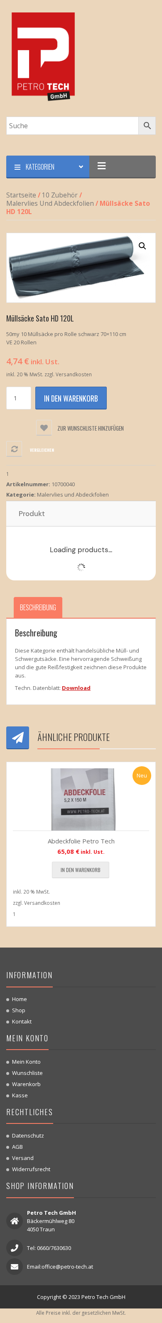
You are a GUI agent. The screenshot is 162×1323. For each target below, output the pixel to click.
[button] (142, 246)
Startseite (21, 195)
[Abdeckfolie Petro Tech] (81, 799)
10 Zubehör (60, 195)
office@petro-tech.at (67, 1266)
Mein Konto (26, 1061)
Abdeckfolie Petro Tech (81, 841)
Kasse (20, 1095)
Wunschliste (27, 1073)
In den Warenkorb (71, 398)
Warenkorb (26, 1084)
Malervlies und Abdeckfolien (50, 203)
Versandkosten (74, 374)
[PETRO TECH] (43, 57)
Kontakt (22, 1021)
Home (19, 999)
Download (76, 688)
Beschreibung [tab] (38, 607)
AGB (17, 1146)
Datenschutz (28, 1135)
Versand (23, 1158)
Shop (18, 1010)
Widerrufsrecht (31, 1169)
